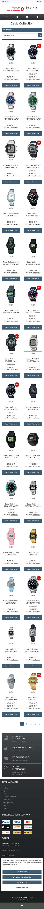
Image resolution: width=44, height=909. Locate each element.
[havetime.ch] (22, 8)
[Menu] (7, 17)
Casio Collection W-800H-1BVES (33, 408)
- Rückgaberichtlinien (9, 797)
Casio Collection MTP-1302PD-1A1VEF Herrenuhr (11, 70)
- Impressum (6, 791)
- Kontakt (5, 788)
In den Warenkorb (11, 85)
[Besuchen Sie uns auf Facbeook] (30, 897)
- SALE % (5, 808)
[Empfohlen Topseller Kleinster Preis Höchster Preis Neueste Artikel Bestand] (22, 35)
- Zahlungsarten (7, 803)
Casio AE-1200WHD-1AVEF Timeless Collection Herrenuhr (11, 166)
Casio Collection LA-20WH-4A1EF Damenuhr (11, 553)
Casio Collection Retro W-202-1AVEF (33, 263)
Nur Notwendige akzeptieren (22, 877)
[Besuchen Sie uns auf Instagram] (31, 897)
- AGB (4, 794)
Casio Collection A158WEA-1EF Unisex (33, 505)
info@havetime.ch (13, 850)
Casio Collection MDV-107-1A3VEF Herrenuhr (33, 311)
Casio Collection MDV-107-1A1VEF (11, 408)
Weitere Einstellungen (22, 887)
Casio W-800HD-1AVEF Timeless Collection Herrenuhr (33, 360)
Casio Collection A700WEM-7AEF (11, 699)
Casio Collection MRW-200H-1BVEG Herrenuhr (33, 215)
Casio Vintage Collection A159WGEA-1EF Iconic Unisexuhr (33, 553)
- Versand (5, 806)
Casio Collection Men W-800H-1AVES (11, 457)
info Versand (14, 79)
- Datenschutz (6, 800)
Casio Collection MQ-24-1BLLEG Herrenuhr (11, 263)
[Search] (17, 17)
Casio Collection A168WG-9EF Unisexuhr (33, 699)
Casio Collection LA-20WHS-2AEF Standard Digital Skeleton (11, 602)
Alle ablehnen (22, 882)
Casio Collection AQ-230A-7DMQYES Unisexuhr (11, 215)
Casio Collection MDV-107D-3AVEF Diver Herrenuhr (11, 505)
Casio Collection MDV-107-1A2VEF (33, 70)
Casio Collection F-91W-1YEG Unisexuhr (11, 311)
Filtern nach (7, 30)
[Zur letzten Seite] (40, 724)
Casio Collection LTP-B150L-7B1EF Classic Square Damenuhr (33, 650)
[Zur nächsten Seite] (35, 724)
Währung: (5, 1)
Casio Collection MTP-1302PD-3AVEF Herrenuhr (33, 118)
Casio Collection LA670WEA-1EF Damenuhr (11, 650)
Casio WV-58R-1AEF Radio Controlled (33, 166)
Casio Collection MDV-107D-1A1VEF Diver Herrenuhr (33, 602)
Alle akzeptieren (22, 871)
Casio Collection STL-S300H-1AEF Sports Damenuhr (11, 360)
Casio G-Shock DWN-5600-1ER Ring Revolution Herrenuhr (33, 457)
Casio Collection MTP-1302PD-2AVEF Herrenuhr (11, 118)
